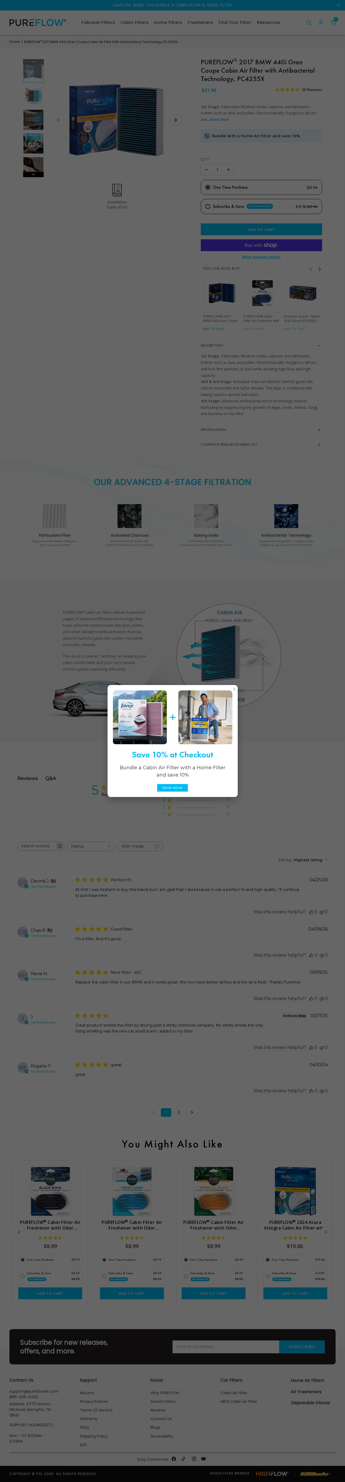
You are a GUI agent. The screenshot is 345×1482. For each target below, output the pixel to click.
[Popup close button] (234, 688)
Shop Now (172, 788)
